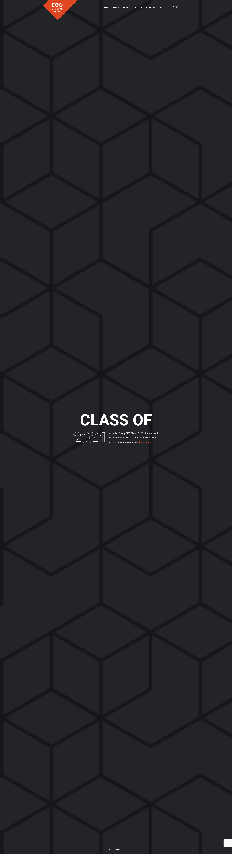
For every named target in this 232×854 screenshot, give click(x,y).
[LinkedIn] (181, 7)
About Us (138, 7)
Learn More (145, 442)
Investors (126, 7)
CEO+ (161, 7)
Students (115, 7)
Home (105, 7)
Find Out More (114, 849)
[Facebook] (173, 7)
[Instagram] (177, 7)
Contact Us (150, 7)
